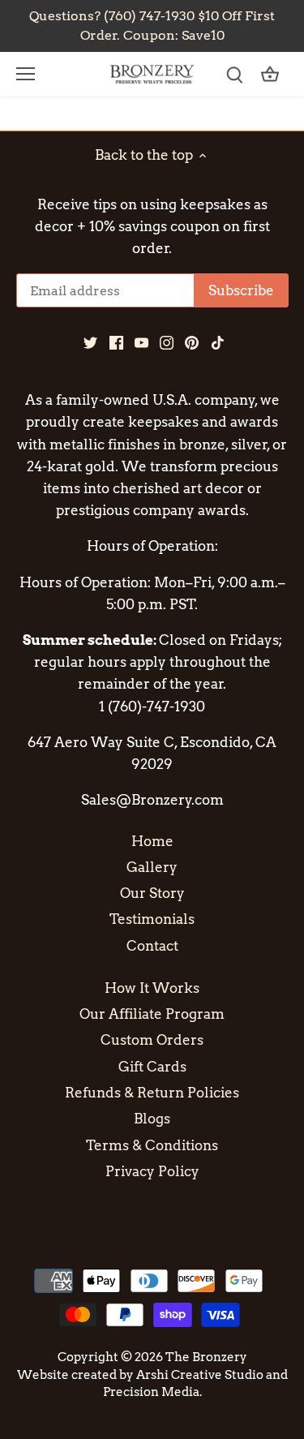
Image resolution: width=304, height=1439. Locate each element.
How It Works (152, 988)
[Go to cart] (270, 74)
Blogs (152, 1118)
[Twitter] (90, 342)
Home (152, 841)
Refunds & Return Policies (152, 1093)
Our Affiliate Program (152, 1014)
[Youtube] (141, 342)
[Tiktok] (218, 342)
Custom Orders (152, 1040)
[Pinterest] (192, 342)
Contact (152, 946)
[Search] (234, 74)
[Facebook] (116, 342)
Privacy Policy (152, 1171)
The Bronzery (206, 1356)
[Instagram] (166, 342)
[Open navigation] (25, 73)
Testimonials (152, 919)
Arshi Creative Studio (199, 1374)
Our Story (152, 893)
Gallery (152, 867)
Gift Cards (152, 1067)
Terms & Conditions (152, 1145)
